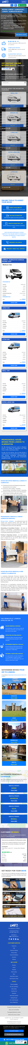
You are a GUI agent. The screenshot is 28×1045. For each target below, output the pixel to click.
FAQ (14, 948)
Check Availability (14, 984)
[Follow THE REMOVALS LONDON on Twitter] (11, 939)
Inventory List (14, 991)
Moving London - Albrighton (7, 521)
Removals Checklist (14, 995)
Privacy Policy (21, 1027)
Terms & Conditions (14, 954)
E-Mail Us (14, 934)
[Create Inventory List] (14, 897)
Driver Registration (14, 1002)
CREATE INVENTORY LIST (14, 225)
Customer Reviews (14, 950)
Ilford (14, 974)
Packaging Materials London (14, 1012)
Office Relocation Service (13, 635)
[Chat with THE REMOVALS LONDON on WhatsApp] (7, 1043)
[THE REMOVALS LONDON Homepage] (5, 2)
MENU (24, 2)
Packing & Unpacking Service (14, 653)
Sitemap (14, 959)
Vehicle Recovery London (14, 1014)
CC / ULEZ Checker (14, 1000)
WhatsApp (23, 5)
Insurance (14, 957)
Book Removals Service (21, 34)
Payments (14, 993)
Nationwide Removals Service (14, 644)
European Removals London (14, 1007)
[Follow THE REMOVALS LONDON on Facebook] (9, 939)
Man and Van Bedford (14, 1009)
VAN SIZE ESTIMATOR (14, 216)
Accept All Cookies (14, 1030)
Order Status (14, 988)
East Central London (14, 978)
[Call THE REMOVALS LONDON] (15, 5)
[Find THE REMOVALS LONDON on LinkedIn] (18, 939)
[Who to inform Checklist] (14, 911)
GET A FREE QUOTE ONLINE (15, 1039)
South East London (14, 976)
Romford (14, 969)
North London (14, 971)
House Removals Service (12, 626)
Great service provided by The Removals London (14, 840)
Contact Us (14, 945)
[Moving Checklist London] (14, 884)
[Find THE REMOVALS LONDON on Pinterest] (15, 939)
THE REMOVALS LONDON (18, 1017)
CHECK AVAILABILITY (14, 208)
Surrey (14, 967)
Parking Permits (14, 997)
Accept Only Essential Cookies (14, 1034)
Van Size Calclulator (14, 986)
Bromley (14, 965)
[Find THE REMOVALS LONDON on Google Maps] (13, 939)
